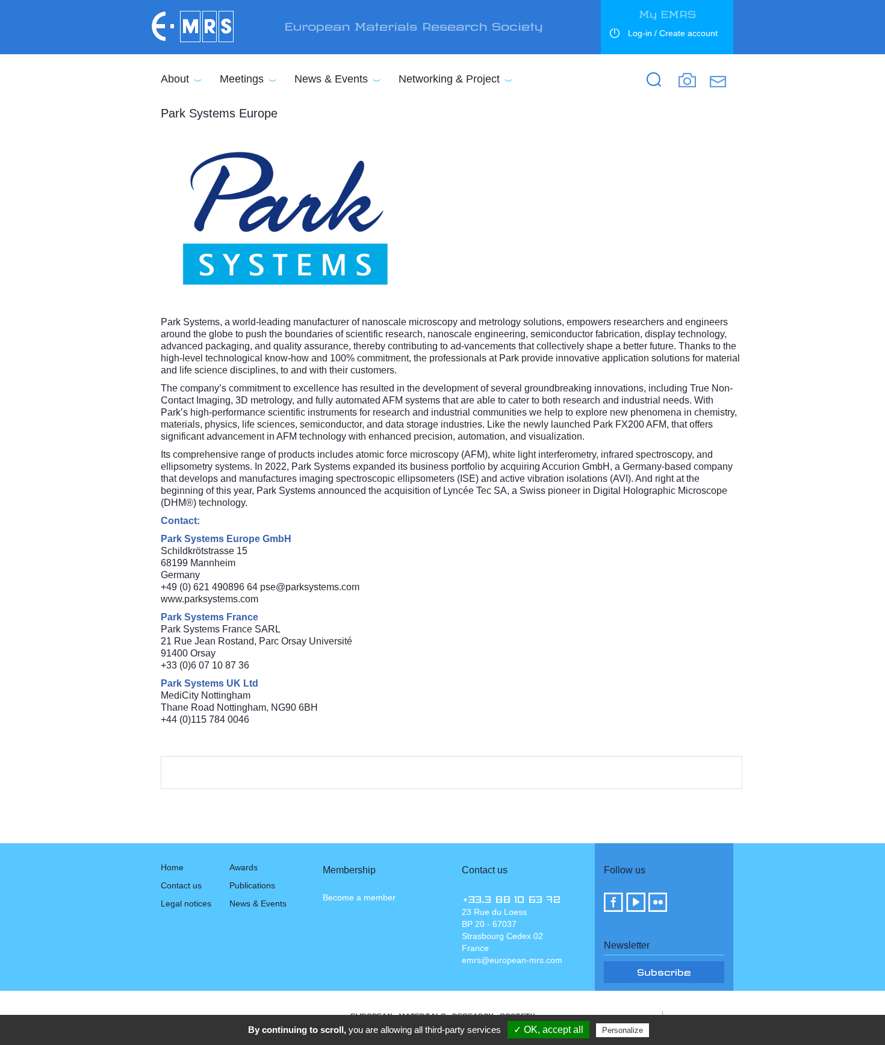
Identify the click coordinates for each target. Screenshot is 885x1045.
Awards (243, 867)
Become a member (359, 897)
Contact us (181, 885)
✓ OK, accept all (548, 1030)
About (175, 79)
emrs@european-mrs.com (512, 960)
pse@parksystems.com (309, 587)
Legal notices (186, 903)
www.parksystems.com (209, 599)
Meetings (242, 79)
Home (172, 867)
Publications (252, 885)
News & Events (331, 79)
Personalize (622, 1030)
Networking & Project (449, 79)
